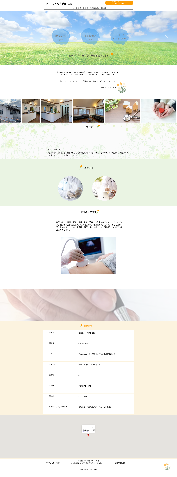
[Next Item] (174, 111)
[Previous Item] (3, 111)
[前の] (10, 37)
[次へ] (166, 37)
